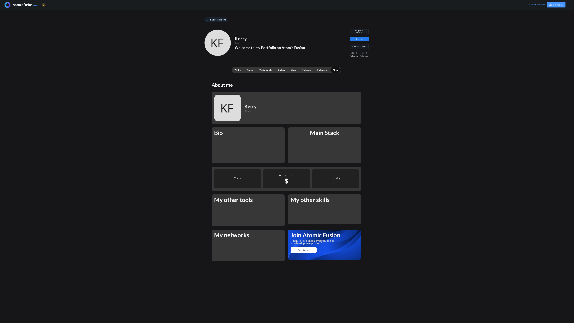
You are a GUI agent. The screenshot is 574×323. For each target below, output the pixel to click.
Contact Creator (359, 46)
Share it (359, 39)
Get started (303, 250)
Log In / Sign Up (556, 5)
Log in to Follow (359, 31)
